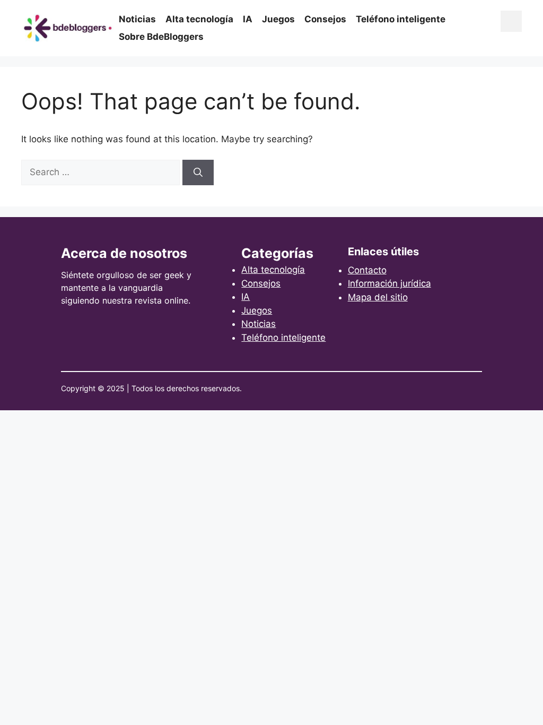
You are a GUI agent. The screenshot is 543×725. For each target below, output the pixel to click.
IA (247, 19)
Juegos (278, 19)
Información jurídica (389, 283)
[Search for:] (101, 172)
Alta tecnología (199, 19)
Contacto (367, 270)
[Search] (198, 172)
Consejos (325, 19)
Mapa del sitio (378, 297)
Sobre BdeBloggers (161, 36)
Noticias (137, 19)
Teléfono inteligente (400, 19)
